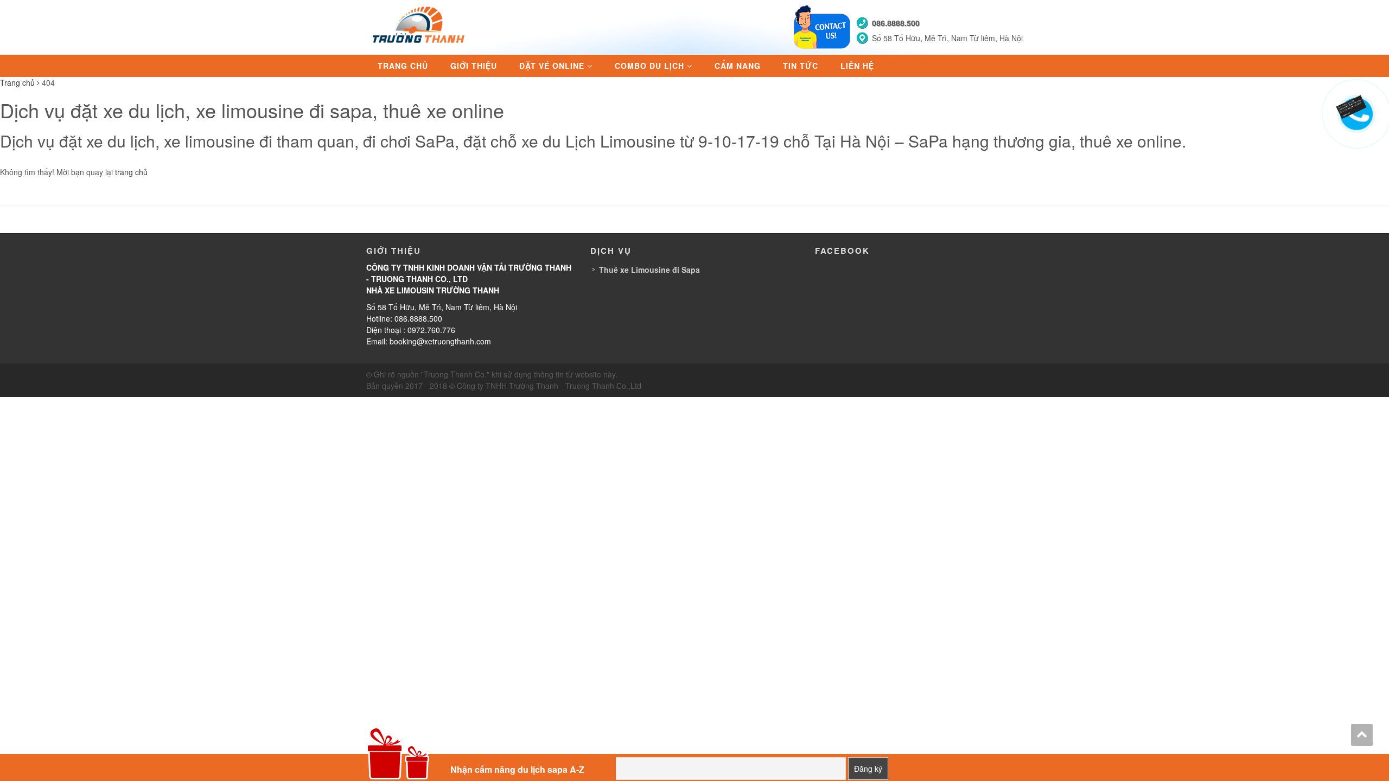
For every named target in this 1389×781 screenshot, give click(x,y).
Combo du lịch (649, 65)
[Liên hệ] (1354, 104)
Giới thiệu (473, 65)
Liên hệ (857, 65)
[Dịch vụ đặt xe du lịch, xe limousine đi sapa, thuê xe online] (420, 26)
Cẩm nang (738, 65)
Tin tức (800, 65)
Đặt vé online (551, 65)
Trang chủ (403, 65)
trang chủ (131, 172)
